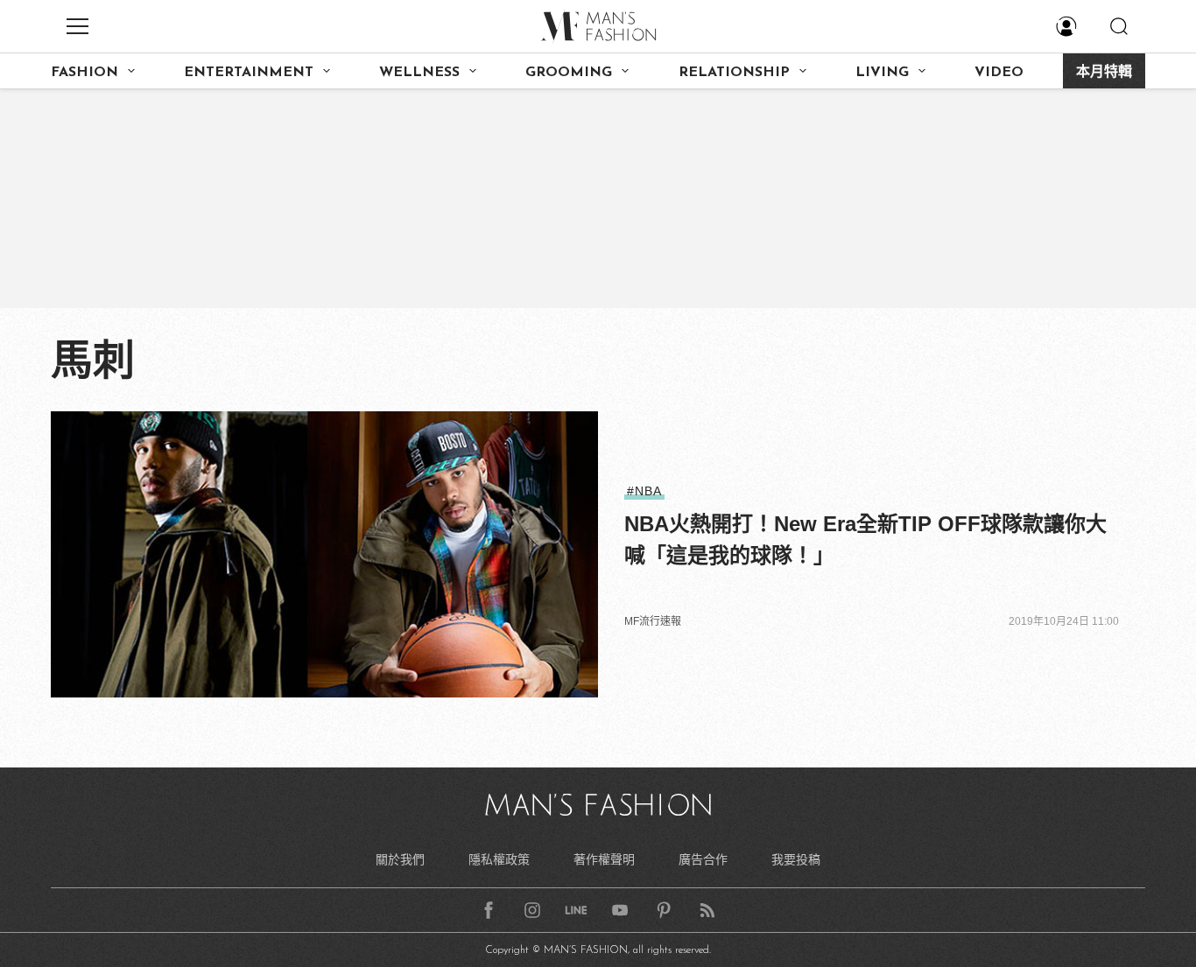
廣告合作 (703, 859)
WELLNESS (419, 73)
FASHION (84, 73)
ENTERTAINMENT (248, 73)
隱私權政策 (499, 859)
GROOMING (568, 73)
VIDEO (999, 73)
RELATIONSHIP (734, 73)
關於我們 (400, 859)
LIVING (882, 73)
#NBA (644, 491)
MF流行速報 (652, 621)
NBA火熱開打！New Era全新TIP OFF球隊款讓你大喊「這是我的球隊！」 (865, 539)
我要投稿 (795, 859)
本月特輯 (1104, 73)
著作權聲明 (604, 859)
